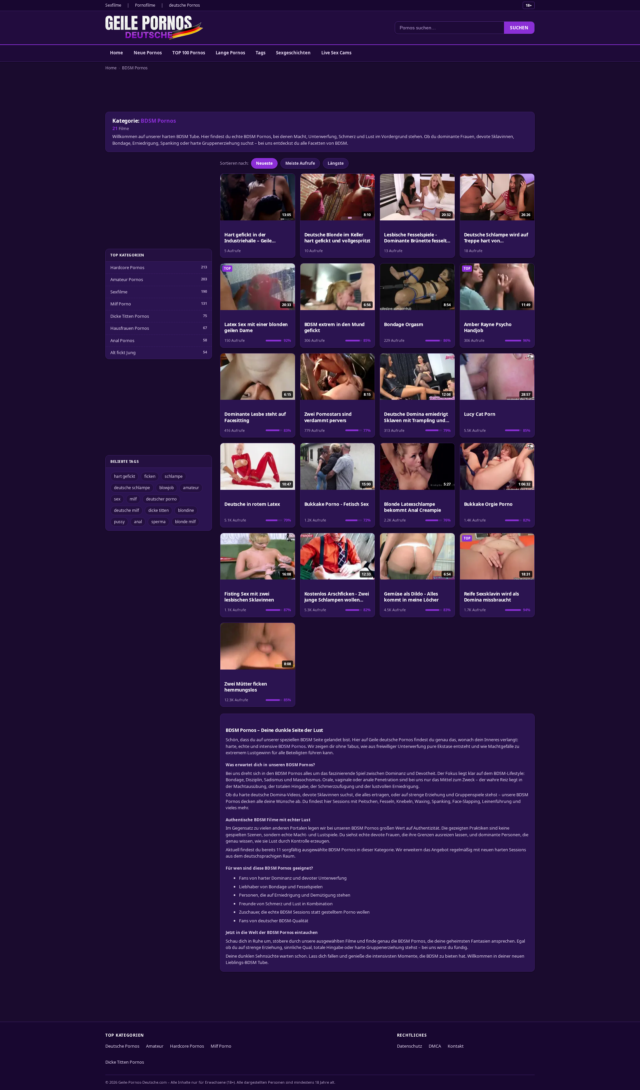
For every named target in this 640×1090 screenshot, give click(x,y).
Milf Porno (120, 304)
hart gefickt (124, 476)
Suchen (519, 28)
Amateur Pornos (126, 279)
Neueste (264, 163)
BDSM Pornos (135, 68)
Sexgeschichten (293, 53)
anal (138, 521)
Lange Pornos (230, 53)
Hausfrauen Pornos (129, 328)
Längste (336, 163)
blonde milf (185, 521)
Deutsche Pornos (122, 1046)
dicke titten (158, 510)
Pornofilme (145, 5)
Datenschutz (409, 1046)
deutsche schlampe (132, 487)
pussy (119, 521)
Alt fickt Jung (123, 352)
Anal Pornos (122, 340)
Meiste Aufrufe (300, 163)
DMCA (435, 1046)
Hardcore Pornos (127, 267)
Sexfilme (113, 5)
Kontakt (456, 1046)
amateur (191, 487)
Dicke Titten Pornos (129, 316)
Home (116, 53)
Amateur (154, 1046)
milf (133, 499)
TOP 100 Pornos (188, 53)
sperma (158, 521)
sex (117, 499)
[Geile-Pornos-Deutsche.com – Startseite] (154, 28)
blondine (186, 510)
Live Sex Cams (336, 53)
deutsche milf (126, 510)
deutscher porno (161, 499)
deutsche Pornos (184, 5)
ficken (149, 476)
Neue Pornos (148, 53)
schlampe (174, 476)
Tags (260, 53)
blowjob (166, 487)
